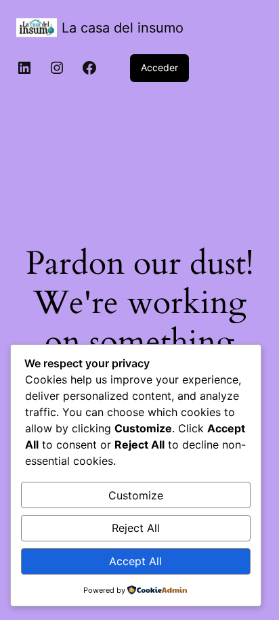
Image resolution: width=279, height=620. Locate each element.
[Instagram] (57, 68)
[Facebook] (89, 68)
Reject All (136, 528)
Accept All (135, 561)
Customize (135, 495)
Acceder (159, 67)
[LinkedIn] (24, 68)
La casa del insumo (123, 28)
